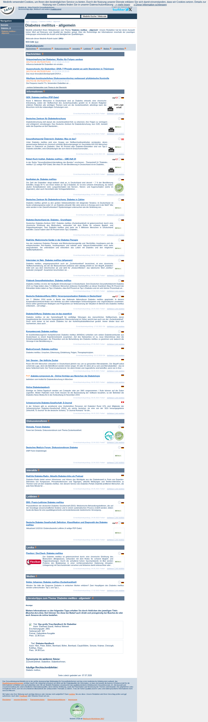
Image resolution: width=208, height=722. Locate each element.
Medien (107, 49)
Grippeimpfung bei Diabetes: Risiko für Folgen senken (54, 59)
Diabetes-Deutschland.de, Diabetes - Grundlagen (49, 220)
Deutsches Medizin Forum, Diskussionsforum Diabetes (52, 447)
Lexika (97, 49)
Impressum (72, 700)
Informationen (45, 49)
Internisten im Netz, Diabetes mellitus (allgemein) (49, 260)
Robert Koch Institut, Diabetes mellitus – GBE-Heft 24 (51, 159)
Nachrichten (31, 49)
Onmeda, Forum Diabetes (38, 427)
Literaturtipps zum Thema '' (59, 598)
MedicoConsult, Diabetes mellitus (42, 349)
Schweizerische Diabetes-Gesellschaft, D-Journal (49, 403)
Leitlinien (88, 49)
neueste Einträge (20, 700)
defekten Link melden (115, 114)
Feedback (23, 696)
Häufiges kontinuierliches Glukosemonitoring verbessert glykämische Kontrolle (67, 78)
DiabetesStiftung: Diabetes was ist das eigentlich (49, 314)
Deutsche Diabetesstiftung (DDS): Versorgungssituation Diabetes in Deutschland (63, 296)
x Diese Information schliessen (150, 4)
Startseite (4, 25)
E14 (36, 42)
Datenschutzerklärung (56, 700)
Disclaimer (6, 700)
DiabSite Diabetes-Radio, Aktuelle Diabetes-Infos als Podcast (54, 476)
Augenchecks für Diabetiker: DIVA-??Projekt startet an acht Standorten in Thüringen (70, 69)
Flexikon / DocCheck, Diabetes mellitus (44, 553)
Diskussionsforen (62, 49)
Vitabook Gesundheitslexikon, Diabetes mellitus (48, 280)
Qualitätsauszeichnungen (12, 683)
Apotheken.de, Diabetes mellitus (41, 179)
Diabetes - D (6, 28)
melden (72, 694)
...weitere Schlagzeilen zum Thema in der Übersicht (46, 87)
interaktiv (76, 49)
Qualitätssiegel (55, 9)
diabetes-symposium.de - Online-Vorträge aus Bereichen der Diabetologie (65, 376)
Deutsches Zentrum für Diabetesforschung (46, 118)
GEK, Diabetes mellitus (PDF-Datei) (42, 97)
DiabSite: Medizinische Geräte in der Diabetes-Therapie (52, 240)
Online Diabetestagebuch (38, 387)
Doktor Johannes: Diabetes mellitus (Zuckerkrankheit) (51, 582)
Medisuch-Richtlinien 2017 (93, 719)
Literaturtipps (118, 49)
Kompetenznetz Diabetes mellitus (42, 331)
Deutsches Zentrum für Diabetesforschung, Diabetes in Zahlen (55, 199)
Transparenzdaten (37, 700)
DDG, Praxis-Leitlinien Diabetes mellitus (45, 502)
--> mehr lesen (122, 4)
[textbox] (63, 16)
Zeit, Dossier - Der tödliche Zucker (42, 360)
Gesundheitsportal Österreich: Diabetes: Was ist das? (51, 139)
